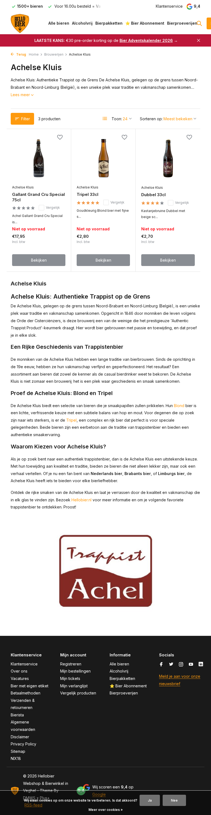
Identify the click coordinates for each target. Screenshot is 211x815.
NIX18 (16, 758)
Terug (20, 54)
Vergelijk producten (78, 693)
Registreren (70, 664)
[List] (104, 118)
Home (34, 54)
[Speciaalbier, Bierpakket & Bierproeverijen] (28, 23)
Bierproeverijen (182, 23)
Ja (150, 800)
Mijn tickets (70, 678)
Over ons (19, 671)
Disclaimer (20, 736)
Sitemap (18, 751)
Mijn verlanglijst (74, 686)
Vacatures (20, 678)
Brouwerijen (53, 54)
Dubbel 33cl (153, 194)
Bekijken (39, 260)
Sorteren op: (151, 118)
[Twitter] (171, 664)
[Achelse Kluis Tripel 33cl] (103, 158)
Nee (174, 800)
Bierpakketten (109, 23)
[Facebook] (161, 664)
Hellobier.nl (81, 499)
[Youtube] (191, 664)
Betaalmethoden (25, 693)
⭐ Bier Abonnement (144, 23)
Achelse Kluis (23, 187)
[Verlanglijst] (60, 138)
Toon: (117, 118)
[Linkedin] (201, 664)
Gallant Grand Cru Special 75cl (38, 197)
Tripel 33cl (87, 194)
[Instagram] (181, 664)
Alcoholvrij (82, 23)
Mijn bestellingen (75, 671)
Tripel (71, 420)
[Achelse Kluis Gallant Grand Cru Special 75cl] (38, 158)
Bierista (17, 715)
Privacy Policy (23, 744)
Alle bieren (58, 23)
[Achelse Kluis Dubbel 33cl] (168, 158)
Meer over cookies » (105, 810)
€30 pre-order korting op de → (106, 40)
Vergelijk (53, 207)
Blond (179, 405)
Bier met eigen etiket (29, 686)
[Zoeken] (199, 23)
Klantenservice (169, 6)
